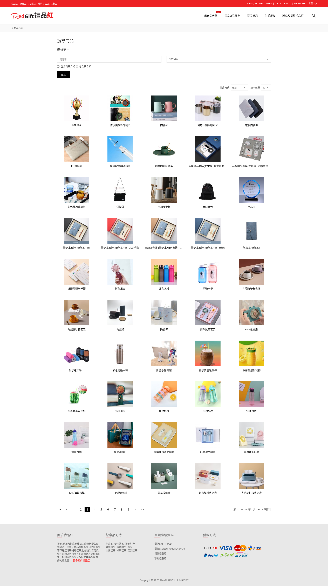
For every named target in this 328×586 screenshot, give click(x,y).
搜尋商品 (18, 27)
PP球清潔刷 (120, 492)
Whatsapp (299, 3)
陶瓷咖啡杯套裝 (252, 288)
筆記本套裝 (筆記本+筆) (76, 247)
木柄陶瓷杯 (164, 206)
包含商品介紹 (68, 66)
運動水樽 (164, 288)
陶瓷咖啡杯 (120, 452)
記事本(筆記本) (251, 247)
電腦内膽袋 (251, 125)
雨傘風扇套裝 (207, 329)
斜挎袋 (120, 206)
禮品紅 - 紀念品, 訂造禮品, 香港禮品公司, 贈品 (34, 3)
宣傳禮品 (121, 547)
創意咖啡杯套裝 (164, 166)
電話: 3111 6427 (163, 543)
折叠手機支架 (164, 370)
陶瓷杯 (164, 125)
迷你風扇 (120, 288)
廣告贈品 (132, 550)
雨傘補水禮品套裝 (164, 452)
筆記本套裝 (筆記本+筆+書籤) (208, 247)
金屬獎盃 (76, 125)
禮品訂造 (130, 543)
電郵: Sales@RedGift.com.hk (169, 548)
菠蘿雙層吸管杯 (252, 370)
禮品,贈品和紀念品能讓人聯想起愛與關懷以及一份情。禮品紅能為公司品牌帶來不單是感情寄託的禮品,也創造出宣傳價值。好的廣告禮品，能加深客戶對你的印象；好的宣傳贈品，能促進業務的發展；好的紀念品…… (78, 552)
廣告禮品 (110, 547)
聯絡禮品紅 (160, 558)
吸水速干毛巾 (76, 370)
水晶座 (251, 206)
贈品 (130, 547)
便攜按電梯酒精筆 (120, 166)
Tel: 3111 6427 (283, 3)
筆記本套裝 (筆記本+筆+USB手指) (120, 247)
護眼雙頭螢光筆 (77, 288)
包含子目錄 (85, 66)
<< (60, 509)
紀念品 (109, 543)
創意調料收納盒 (208, 492)
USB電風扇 (251, 329)
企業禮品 (110, 550)
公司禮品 (119, 543)
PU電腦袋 (76, 166)
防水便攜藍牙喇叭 (120, 125)
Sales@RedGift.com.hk (259, 3)
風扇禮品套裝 (207, 452)
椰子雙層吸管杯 (208, 370)
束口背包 (208, 206)
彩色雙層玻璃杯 (77, 206)
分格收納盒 (164, 492)
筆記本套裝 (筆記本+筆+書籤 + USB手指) (164, 247)
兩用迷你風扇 (251, 452)
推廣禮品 (121, 550)
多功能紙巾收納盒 (251, 492)
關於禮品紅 (160, 553)
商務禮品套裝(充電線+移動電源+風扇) (207, 166)
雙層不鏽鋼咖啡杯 (207, 125)
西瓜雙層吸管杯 (77, 411)
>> (142, 509)
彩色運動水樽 (120, 370)
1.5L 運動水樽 (77, 492)
